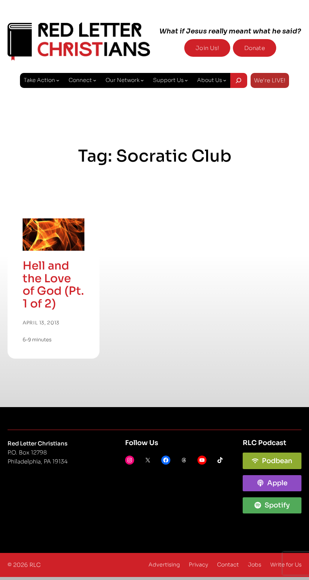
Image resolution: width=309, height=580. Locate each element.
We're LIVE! (269, 80)
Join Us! (207, 47)
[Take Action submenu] (58, 80)
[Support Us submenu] (186, 80)
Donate (254, 47)
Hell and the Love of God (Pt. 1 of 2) (53, 285)
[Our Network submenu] (142, 80)
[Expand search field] (238, 80)
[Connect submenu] (94, 80)
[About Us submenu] (224, 80)
